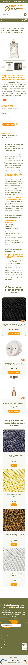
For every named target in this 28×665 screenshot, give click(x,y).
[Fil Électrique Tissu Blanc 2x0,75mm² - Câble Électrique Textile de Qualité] (14, 559)
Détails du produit (8, 135)
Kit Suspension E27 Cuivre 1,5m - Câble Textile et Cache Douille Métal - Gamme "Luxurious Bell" (14, 402)
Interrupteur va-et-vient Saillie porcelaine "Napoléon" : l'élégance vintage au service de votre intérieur (14, 363)
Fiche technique (7, 138)
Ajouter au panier (9, 124)
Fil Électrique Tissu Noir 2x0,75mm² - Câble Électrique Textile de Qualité (14, 325)
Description (6, 133)
